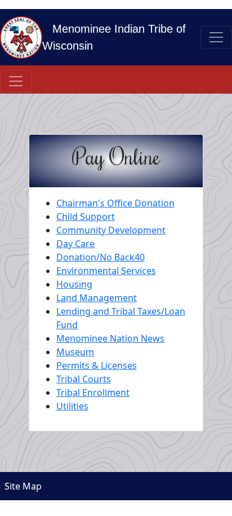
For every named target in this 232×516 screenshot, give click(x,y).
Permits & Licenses (96, 365)
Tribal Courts (83, 379)
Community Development (111, 230)
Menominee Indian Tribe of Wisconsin (114, 37)
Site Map (21, 486)
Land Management (96, 298)
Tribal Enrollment (93, 392)
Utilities (72, 406)
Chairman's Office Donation (115, 203)
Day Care (75, 243)
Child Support (85, 216)
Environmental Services (106, 270)
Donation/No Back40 (100, 257)
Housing (74, 284)
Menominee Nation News (110, 338)
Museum (75, 352)
